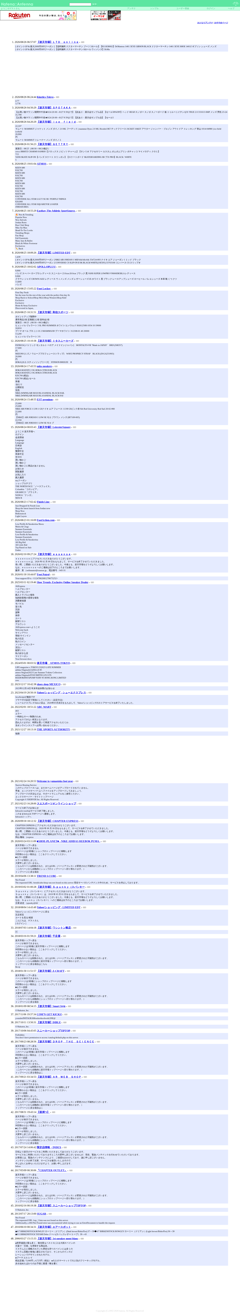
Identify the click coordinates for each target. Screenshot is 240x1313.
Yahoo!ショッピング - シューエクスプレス (61, 692)
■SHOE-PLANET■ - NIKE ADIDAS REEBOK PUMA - (68, 841)
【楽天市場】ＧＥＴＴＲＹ (52, 144)
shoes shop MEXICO (48, 684)
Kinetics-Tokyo (45, 97)
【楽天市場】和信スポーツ (52, 312)
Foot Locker (44, 288)
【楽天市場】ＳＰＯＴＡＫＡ (54, 107)
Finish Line (43, 501)
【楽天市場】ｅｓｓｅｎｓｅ (54, 554)
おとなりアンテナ (205, 23)
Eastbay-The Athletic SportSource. (56, 210)
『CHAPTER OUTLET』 (52, 1170)
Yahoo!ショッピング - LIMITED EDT (58, 907)
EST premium (45, 399)
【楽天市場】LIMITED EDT (54, 252)
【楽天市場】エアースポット (54, 1227)
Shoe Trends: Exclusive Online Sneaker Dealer (62, 582)
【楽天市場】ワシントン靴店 (54, 927)
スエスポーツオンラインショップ (56, 803)
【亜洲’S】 (43, 1112)
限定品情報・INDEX (49, 1147)
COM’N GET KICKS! (49, 1014)
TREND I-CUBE (46, 876)
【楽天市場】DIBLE (49, 1022)
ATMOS (41, 163)
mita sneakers (44, 366)
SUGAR (41, 1213)
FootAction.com (46, 520)
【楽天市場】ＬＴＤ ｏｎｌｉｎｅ (58, 42)
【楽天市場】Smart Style (51, 1006)
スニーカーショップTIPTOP (53, 1030)
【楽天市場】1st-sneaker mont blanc (57, 1238)
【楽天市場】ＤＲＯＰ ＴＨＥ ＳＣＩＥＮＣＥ (65, 1041)
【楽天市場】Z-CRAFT (50, 971)
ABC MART (44, 707)
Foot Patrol (43, 574)
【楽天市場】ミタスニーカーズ (55, 340)
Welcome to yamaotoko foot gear (55, 781)
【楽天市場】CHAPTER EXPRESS (57, 821)
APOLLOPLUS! (46, 266)
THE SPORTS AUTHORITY (53, 729)
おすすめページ (221, 23)
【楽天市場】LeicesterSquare (54, 427)
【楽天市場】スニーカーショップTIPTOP (61, 1205)
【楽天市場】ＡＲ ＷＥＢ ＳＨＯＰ (59, 1076)
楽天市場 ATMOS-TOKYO (53, 663)
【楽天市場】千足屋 (48, 936)
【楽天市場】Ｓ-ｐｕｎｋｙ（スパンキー (61, 887)
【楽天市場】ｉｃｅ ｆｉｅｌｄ (56, 121)
